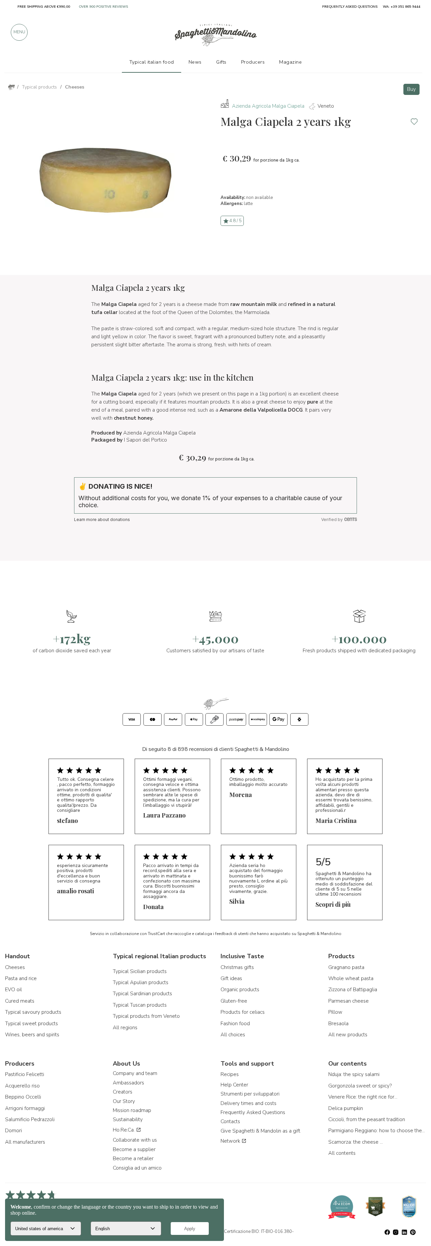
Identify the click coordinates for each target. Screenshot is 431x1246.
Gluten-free (234, 1001)
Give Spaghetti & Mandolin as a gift (260, 1131)
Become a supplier (134, 1149)
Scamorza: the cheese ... (355, 1142)
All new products (347, 1034)
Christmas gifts (237, 967)
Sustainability (128, 1119)
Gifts (221, 62)
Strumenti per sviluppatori (250, 1094)
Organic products (240, 989)
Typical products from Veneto (146, 1016)
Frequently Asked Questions (253, 1112)
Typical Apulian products (140, 982)
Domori (13, 1130)
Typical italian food (151, 62)
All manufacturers (25, 1142)
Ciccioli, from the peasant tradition (366, 1119)
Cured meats (19, 1001)
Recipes (230, 1074)
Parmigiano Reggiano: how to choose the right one (377, 1130)
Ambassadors (128, 1082)
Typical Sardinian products (142, 993)
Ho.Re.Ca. (124, 1130)
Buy (411, 89)
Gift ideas (231, 978)
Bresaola (338, 1023)
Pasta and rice (21, 978)
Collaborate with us (135, 1140)
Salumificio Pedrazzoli (30, 1119)
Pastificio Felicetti (24, 1074)
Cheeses (15, 967)
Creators (122, 1091)
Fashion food (235, 1023)
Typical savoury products (33, 1012)
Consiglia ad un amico (137, 1168)
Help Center (234, 1084)
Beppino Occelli (23, 1097)
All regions (125, 1027)
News (195, 62)
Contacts (230, 1121)
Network (231, 1141)
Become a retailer (133, 1158)
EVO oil (13, 989)
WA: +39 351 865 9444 (401, 6)
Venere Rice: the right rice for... (362, 1097)
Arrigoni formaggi (25, 1108)
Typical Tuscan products (140, 1005)
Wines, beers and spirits (32, 1034)
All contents (342, 1153)
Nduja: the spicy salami (353, 1074)
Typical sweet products (31, 1023)
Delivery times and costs (248, 1103)
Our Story (124, 1101)
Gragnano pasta (346, 967)
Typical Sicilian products (140, 971)
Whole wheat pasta (350, 978)
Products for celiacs (243, 1012)
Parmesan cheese (348, 1001)
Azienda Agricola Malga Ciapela (268, 106)
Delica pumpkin (345, 1108)
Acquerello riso (22, 1085)
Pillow (335, 1012)
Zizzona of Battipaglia (352, 989)
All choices (233, 1034)
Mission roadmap (132, 1110)
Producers (253, 62)
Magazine (290, 62)
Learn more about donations (102, 519)
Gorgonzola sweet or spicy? (360, 1085)
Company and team (135, 1073)
